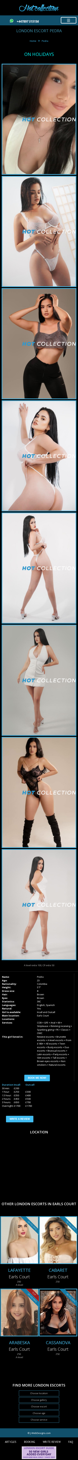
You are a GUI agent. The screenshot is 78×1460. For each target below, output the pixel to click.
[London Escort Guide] (39, 1458)
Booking (29, 1442)
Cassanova (58, 1342)
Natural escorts (57, 1064)
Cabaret (58, 1270)
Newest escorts (45, 1036)
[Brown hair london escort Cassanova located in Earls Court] (58, 1313)
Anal (53, 1022)
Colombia (42, 984)
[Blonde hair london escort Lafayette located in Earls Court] (19, 1240)
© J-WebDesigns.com (39, 1433)
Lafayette (19, 1270)
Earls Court (43, 1015)
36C (39, 1001)
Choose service (39, 1419)
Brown (40, 994)
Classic (65, 1029)
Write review (52, 1442)
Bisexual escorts (56, 1050)
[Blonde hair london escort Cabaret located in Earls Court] (58, 1240)
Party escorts (60, 1054)
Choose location (39, 1393)
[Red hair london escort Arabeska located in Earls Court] (19, 1313)
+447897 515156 (28, 21)
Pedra (45, 41)
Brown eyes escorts (48, 1061)
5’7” (39, 987)
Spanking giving (45, 1029)
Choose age (39, 1413)
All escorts (51, 1043)
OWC (39, 1033)
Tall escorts (59, 1057)
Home (33, 41)
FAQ (70, 1442)
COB (39, 1022)
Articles (10, 1442)
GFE (46, 1022)
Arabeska (19, 1342)
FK (57, 1029)
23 (38, 980)
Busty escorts (55, 1047)
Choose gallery (39, 1400)
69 (59, 1022)
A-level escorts (55, 1040)
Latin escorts (44, 1054)
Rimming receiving (60, 1026)
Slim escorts (43, 1057)
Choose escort (39, 1406)
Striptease (42, 1026)
